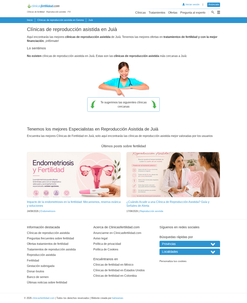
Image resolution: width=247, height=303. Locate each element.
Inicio (30, 20)
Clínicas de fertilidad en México (113, 264)
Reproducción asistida (151, 211)
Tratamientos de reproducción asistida (51, 249)
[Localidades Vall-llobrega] (189, 252)
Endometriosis (48, 211)
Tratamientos (157, 12)
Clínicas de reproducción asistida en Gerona (60, 20)
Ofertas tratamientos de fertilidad (47, 243)
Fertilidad (33, 260)
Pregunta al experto (192, 12)
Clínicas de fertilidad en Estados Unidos (119, 270)
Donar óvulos (35, 271)
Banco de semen (38, 277)
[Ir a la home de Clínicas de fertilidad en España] (49, 6)
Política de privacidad (107, 243)
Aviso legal (100, 238)
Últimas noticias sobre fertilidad (47, 282)
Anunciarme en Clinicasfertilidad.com (117, 232)
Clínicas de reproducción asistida (48, 232)
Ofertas (172, 12)
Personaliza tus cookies (172, 261)
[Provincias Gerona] (189, 244)
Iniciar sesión (192, 4)
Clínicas (140, 12)
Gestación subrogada (40, 265)
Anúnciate (213, 4)
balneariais (117, 298)
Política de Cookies (105, 249)
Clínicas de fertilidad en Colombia (115, 275)
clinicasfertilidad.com (43, 298)
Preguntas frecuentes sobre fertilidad (50, 238)
